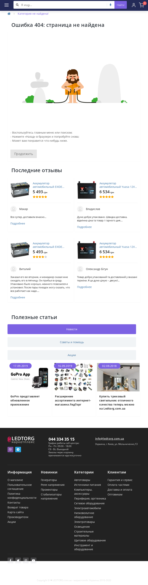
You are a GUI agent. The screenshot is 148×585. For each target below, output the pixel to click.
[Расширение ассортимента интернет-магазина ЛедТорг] (74, 377)
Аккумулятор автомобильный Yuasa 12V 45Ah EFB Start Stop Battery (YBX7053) (117, 185)
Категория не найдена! (33, 13)
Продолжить (23, 154)
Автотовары (82, 480)
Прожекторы (49, 489)
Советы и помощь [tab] (72, 342)
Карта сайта (16, 512)
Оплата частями (118, 485)
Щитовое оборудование (90, 540)
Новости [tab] (71, 329)
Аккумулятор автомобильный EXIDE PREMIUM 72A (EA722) (47, 185)
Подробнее (17, 223)
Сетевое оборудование (89, 503)
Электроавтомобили (87, 508)
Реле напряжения (53, 485)
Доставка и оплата (120, 489)
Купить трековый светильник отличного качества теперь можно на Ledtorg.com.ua (116, 402)
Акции (12, 522)
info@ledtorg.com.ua (109, 438)
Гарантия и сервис (120, 480)
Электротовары (84, 522)
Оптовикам (115, 494)
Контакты (14, 502)
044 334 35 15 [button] (62, 439)
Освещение (82, 526)
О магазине (15, 480)
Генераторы (49, 480)
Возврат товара (18, 507)
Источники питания (87, 485)
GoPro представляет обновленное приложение (25, 400)
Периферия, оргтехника (90, 498)
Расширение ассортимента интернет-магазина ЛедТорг (73, 400)
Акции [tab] (72, 355)
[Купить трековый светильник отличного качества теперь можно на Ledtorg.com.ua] (118, 377)
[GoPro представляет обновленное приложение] (30, 377)
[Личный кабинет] (134, 5)
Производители (18, 517)
